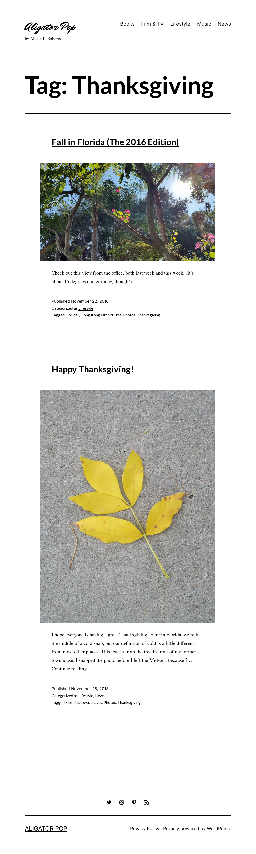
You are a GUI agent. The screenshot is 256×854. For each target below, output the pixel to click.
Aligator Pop (50, 27)
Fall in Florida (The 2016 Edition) (115, 141)
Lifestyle (180, 24)
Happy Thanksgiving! (93, 369)
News (224, 24)
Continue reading (69, 668)
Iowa (84, 702)
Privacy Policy (145, 828)
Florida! (72, 314)
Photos (129, 314)
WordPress (218, 828)
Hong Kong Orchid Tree (101, 314)
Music (204, 24)
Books (127, 24)
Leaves (96, 702)
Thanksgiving (148, 314)
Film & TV (152, 24)
